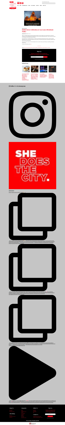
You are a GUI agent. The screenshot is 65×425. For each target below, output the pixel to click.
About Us (44, 5)
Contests (37, 5)
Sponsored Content (12, 416)
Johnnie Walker (35, 47)
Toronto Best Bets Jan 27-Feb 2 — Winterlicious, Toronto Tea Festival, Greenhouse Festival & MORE (25, 76)
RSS (33, 412)
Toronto (48, 47)
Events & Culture (24, 28)
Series (20, 5)
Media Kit (10, 415)
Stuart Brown (45, 47)
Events (41, 5)
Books (29, 5)
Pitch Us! (22, 416)
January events (30, 47)
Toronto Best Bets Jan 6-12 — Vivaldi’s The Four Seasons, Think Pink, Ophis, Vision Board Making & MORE (34, 76)
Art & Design (33, 5)
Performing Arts (24, 5)
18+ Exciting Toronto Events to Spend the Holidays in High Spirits (43, 75)
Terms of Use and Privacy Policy (38, 417)
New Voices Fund (11, 411)
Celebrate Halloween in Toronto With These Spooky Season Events (51, 75)
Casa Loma (25, 47)
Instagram (34, 411)
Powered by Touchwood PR (32, 420)
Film (18, 5)
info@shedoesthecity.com (37, 416)
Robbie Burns (40, 47)
